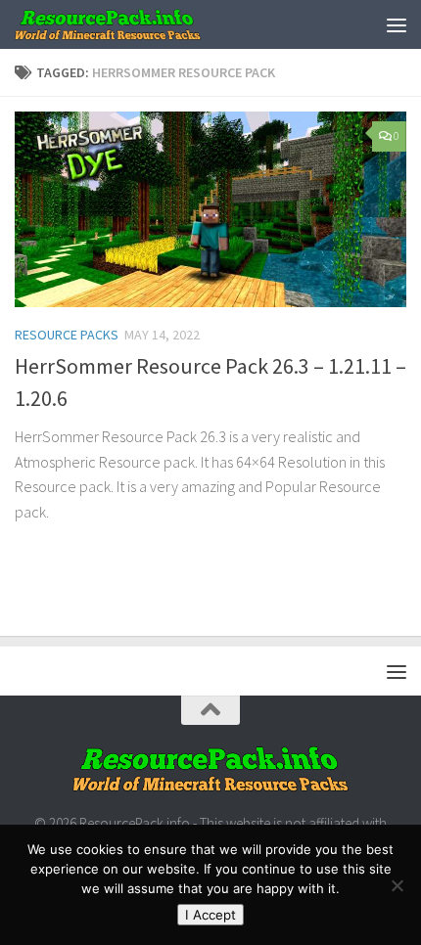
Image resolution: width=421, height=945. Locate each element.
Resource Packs (66, 334)
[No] (396, 885)
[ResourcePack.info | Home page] (139, 24)
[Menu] (396, 24)
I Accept (210, 914)
